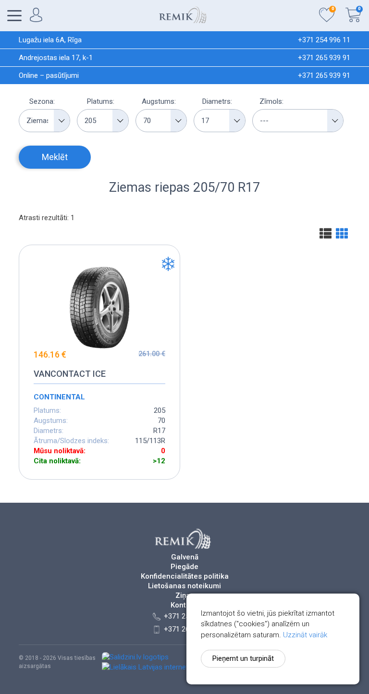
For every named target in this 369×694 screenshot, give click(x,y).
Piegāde (184, 566)
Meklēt (55, 157)
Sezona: (42, 101)
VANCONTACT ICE (70, 374)
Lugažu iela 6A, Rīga (50, 40)
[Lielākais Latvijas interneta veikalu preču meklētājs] (184, 667)
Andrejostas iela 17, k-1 (56, 57)
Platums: (100, 101)
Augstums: (159, 101)
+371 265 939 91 (324, 57)
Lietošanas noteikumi (184, 586)
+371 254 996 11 (324, 40)
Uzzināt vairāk (305, 635)
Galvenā (184, 557)
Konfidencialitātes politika (185, 576)
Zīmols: (271, 101)
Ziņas (184, 595)
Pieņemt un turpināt (243, 658)
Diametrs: (217, 101)
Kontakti (184, 605)
